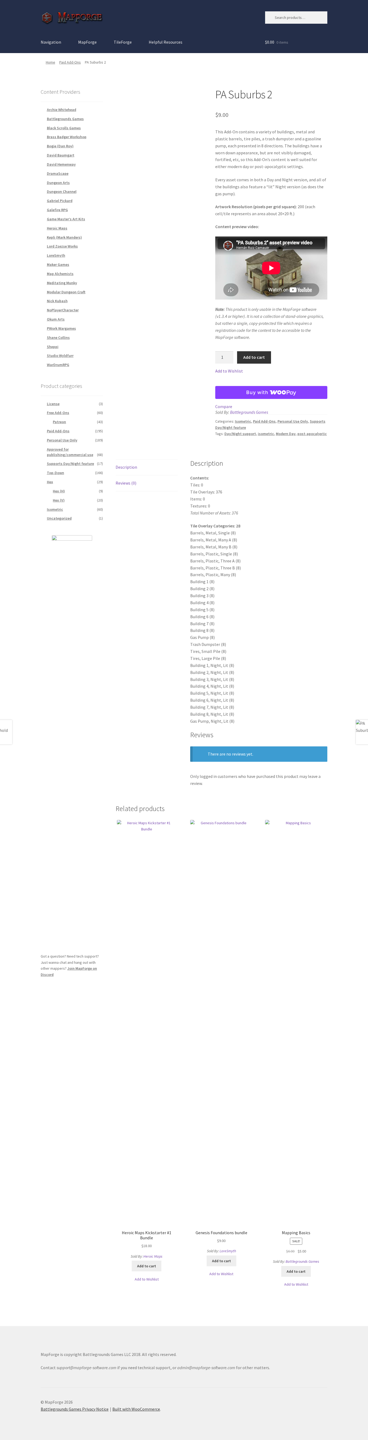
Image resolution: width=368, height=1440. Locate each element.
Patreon (59, 421)
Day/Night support (240, 433)
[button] (229, 371)
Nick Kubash (57, 300)
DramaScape (57, 173)
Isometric (243, 421)
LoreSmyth (228, 1250)
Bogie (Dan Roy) (60, 146)
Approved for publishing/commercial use (70, 452)
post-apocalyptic (312, 433)
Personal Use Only (292, 421)
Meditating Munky (62, 282)
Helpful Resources (165, 42)
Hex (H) (59, 491)
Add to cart (254, 357)
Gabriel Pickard (59, 200)
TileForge (123, 42)
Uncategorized (59, 518)
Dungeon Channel (62, 191)
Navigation (51, 42)
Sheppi (52, 346)
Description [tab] (126, 467)
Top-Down (55, 472)
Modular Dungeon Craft (66, 292)
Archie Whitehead (61, 109)
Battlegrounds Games (249, 412)
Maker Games (58, 264)
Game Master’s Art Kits (66, 219)
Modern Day (286, 433)
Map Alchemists (60, 273)
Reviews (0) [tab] (126, 483)
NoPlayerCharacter (63, 310)
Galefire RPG (57, 209)
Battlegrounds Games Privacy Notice (75, 1409)
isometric (266, 433)
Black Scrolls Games (64, 128)
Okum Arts (56, 319)
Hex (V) (59, 500)
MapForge (87, 42)
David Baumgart (60, 155)
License (53, 403)
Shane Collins (58, 337)
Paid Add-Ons (70, 62)
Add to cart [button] (146, 1266)
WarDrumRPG (58, 364)
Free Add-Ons (58, 412)
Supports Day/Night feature (70, 463)
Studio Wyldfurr (60, 355)
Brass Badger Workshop (66, 136)
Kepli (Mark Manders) (64, 237)
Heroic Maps (152, 1256)
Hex (50, 481)
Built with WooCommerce (136, 1409)
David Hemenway (61, 164)
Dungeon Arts (58, 182)
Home (50, 62)
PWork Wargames (61, 328)
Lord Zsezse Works (62, 246)
